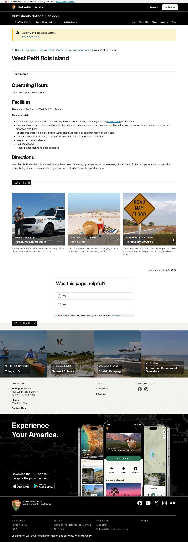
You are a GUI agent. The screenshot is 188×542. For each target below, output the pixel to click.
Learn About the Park (46, 22)
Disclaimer (101, 524)
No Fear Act (102, 520)
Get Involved (69, 22)
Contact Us (18, 408)
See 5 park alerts (30, 36)
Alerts (143, 22)
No (64, 304)
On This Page (27, 74)
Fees (174, 22)
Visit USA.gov (83, 535)
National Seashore (36, 16)
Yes (64, 295)
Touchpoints (118, 315)
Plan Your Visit (21, 22)
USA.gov (143, 520)
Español (101, 394)
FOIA (14, 529)
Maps (154, 22)
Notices (58, 520)
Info (133, 22)
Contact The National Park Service (72, 524)
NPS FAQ (59, 529)
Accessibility (18, 520)
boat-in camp (113, 121)
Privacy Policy (19, 524)
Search (153, 7)
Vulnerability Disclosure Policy (112, 529)
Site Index (102, 388)
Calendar (164, 22)
